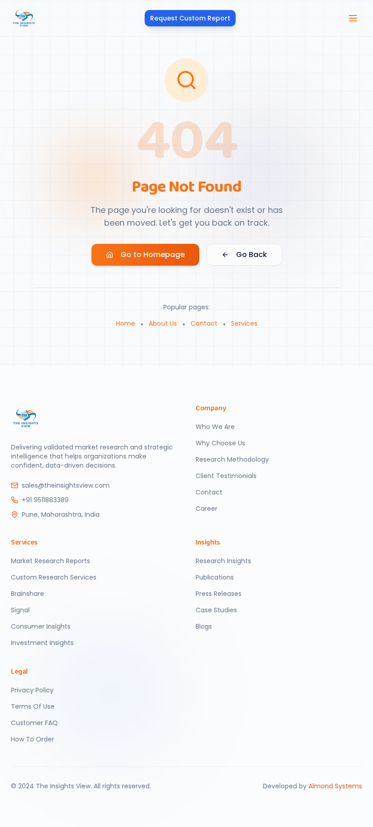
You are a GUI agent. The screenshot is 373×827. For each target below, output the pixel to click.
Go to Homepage (153, 254)
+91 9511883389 (45, 499)
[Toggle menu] (353, 18)
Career (206, 508)
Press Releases (219, 593)
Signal (20, 610)
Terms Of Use (33, 706)
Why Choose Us (220, 443)
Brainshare (27, 593)
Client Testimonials (226, 475)
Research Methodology (232, 459)
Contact (204, 323)
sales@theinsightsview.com (66, 485)
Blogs (204, 626)
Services (244, 323)
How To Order (32, 739)
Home (125, 323)
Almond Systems (335, 786)
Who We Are (215, 426)
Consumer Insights (41, 626)
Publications (215, 577)
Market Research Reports (50, 560)
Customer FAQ (34, 722)
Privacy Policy (32, 690)
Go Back (251, 254)
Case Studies (216, 610)
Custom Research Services (53, 577)
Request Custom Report (190, 18)
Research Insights (223, 560)
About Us (163, 323)
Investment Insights (42, 642)
